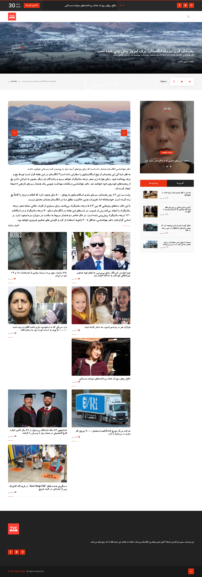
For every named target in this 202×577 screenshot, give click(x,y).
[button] (12, 160)
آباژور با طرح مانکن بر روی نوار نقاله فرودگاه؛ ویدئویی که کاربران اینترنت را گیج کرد (177, 210)
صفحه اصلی (13, 81)
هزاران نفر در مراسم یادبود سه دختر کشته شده (107, 327)
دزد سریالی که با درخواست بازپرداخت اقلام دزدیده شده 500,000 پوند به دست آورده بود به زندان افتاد (40, 329)
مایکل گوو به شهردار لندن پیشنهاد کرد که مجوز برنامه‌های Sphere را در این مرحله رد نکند (176, 228)
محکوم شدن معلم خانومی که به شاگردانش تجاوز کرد (167, 161)
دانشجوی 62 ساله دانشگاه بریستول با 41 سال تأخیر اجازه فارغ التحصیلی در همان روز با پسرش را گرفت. (38, 432)
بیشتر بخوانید (167, 153)
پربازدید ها (153, 183)
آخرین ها (180, 183)
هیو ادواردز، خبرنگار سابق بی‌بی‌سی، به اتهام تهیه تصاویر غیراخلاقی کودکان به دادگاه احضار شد (103, 274)
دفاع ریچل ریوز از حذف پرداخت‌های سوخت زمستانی (104, 379)
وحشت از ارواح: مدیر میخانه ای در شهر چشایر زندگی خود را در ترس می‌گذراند (177, 244)
